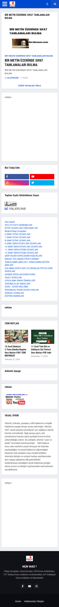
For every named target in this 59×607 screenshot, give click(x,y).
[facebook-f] (17, 176)
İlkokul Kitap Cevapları (15, 231)
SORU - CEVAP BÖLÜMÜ (16, 286)
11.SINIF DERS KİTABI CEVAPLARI (21, 249)
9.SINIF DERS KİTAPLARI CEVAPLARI (23, 243)
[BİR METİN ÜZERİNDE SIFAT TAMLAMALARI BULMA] (29, 38)
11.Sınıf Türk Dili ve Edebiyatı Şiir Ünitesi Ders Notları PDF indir (41, 349)
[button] (5, 4)
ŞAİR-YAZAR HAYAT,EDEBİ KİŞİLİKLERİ (23, 255)
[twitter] (42, 182)
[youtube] (42, 176)
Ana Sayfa (10, 222)
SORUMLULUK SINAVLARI (17, 283)
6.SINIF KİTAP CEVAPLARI (17, 234)
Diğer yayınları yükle (29, 85)
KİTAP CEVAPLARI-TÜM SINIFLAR (21, 228)
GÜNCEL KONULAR (14, 293)
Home (18, 601)
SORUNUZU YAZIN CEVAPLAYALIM (22, 290)
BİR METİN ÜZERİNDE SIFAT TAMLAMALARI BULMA (24, 62)
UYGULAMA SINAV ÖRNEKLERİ (20, 280)
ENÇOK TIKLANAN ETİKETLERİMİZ (22, 259)
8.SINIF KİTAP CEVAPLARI (17, 240)
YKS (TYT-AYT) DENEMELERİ (18, 225)
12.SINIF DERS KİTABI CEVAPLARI (21, 252)
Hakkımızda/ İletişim (34, 601)
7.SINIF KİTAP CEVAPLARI (17, 237)
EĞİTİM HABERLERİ (14, 296)
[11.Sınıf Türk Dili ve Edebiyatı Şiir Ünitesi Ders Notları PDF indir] (42, 337)
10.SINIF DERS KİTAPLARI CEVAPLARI (23, 246)
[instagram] (17, 182)
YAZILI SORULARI (13, 277)
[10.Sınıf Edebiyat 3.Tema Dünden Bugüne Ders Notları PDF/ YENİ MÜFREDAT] (16, 337)
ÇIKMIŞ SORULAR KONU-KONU (20, 274)
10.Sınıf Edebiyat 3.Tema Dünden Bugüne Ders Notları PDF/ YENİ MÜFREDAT (15, 351)
